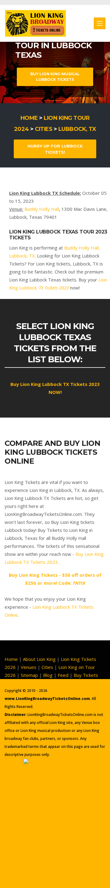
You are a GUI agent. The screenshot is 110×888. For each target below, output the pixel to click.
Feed (63, 675)
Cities (43, 129)
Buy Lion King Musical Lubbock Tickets (55, 77)
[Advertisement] (55, 822)
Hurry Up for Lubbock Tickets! (55, 149)
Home (29, 118)
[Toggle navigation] (99, 23)
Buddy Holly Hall (41, 209)
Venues (28, 667)
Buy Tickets (86, 675)
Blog (48, 675)
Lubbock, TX (77, 129)
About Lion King (39, 659)
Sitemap (29, 675)
